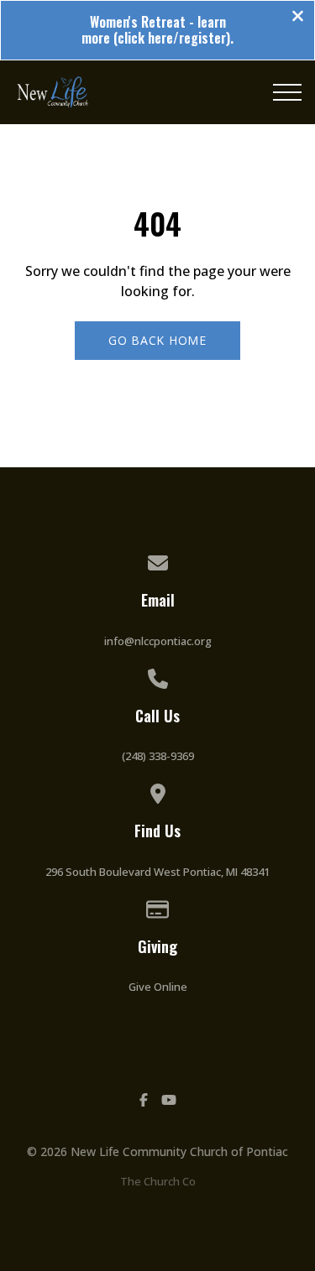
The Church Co (158, 1181)
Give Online (158, 986)
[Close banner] (298, 17)
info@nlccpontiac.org (158, 641)
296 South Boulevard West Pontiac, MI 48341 (157, 871)
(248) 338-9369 (158, 755)
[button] (287, 92)
